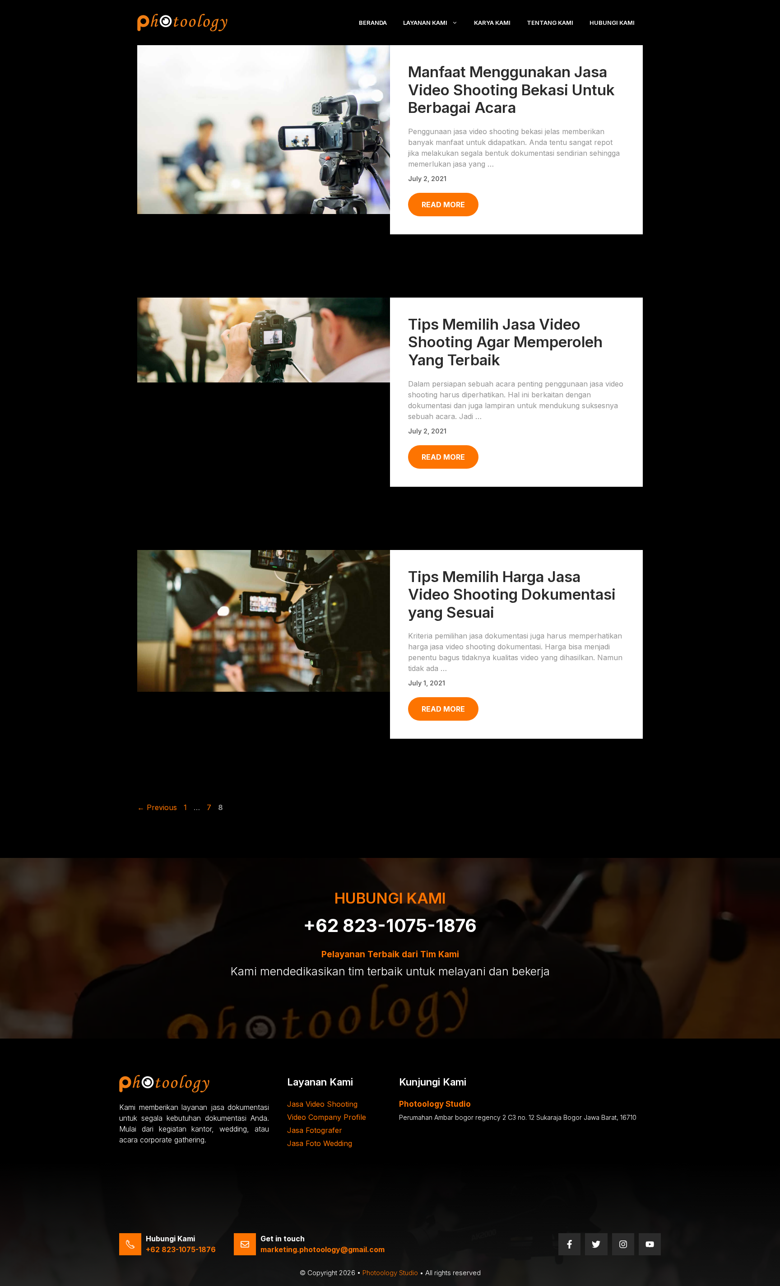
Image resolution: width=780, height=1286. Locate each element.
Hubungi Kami (612, 22)
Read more (443, 204)
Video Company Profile (326, 1117)
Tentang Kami (550, 22)
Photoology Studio (390, 1272)
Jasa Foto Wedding (319, 1143)
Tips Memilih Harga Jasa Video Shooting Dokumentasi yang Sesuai (512, 594)
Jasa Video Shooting (322, 1104)
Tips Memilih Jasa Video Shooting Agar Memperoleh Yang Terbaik (505, 342)
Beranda (373, 22)
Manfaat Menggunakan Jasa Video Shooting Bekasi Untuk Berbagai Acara (511, 89)
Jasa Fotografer (314, 1130)
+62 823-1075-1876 (390, 925)
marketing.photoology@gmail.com (322, 1249)
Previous (157, 807)
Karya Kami (492, 22)
